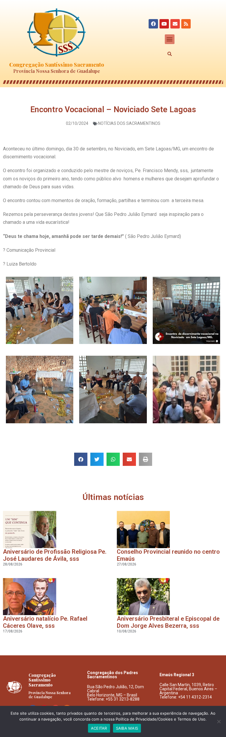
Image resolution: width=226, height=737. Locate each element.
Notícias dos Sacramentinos (129, 123)
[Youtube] (164, 23)
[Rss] (186, 23)
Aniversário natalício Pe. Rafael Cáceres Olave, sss (45, 622)
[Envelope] (175, 23)
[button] (170, 39)
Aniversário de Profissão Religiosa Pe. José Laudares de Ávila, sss (55, 555)
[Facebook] (153, 23)
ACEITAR (99, 728)
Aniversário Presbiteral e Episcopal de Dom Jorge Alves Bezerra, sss (168, 622)
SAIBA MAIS (127, 728)
